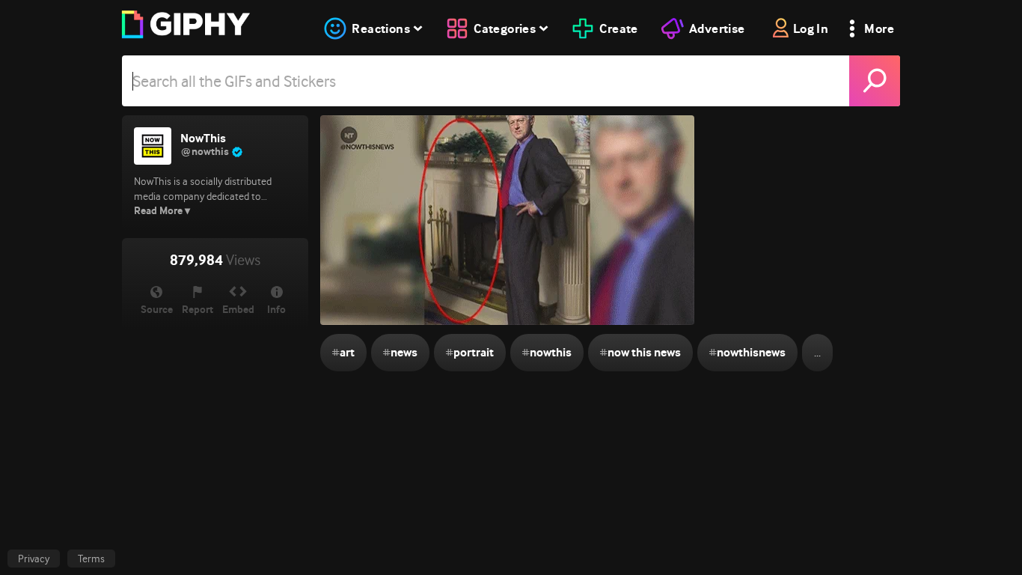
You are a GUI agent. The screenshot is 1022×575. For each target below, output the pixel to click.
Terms (91, 559)
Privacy (33, 559)
